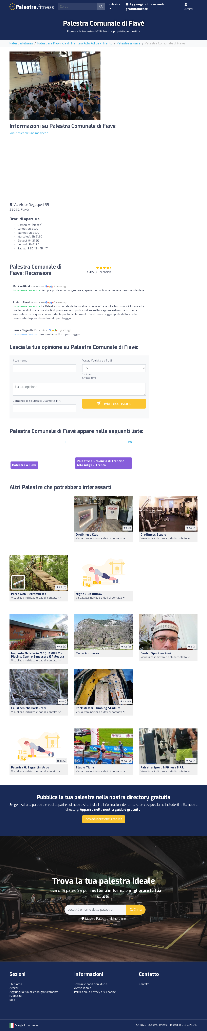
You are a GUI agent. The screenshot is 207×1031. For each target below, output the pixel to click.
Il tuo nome (20, 360)
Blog (12, 1000)
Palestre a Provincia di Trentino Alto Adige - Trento (74, 43)
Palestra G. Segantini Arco (30, 767)
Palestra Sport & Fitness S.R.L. (162, 767)
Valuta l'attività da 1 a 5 (97, 360)
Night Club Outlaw (89, 594)
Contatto (144, 984)
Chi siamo (16, 984)
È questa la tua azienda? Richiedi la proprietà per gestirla (103, 31)
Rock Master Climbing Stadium (98, 708)
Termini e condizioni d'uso (90, 984)
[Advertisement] (152, 79)
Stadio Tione (85, 767)
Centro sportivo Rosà (155, 653)
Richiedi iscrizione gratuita (103, 819)
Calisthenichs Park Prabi (28, 708)
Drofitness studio (153, 535)
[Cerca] (101, 6)
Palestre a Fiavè (128, 43)
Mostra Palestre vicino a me (105, 918)
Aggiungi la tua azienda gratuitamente (145, 6)
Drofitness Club (87, 535)
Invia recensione (116, 403)
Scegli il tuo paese (26, 1025)
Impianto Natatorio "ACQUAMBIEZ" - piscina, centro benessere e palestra (37, 655)
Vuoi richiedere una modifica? (29, 133)
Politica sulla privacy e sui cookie (95, 992)
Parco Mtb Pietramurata (28, 594)
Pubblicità (16, 995)
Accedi (188, 9)
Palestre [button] (114, 4)
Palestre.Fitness (21, 43)
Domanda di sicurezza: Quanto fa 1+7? (37, 401)
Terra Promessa (87, 653)
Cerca (137, 910)
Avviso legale (82, 988)
